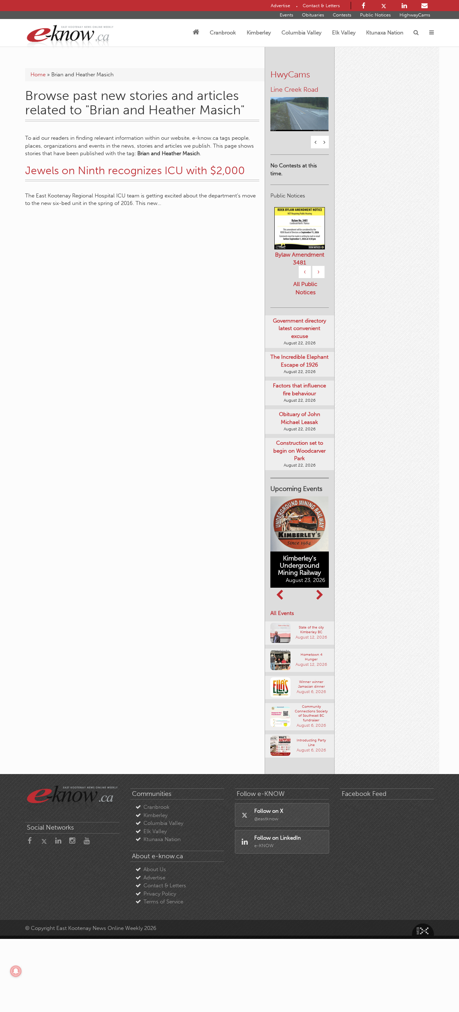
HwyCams (290, 74)
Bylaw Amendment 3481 (299, 258)
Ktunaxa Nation (384, 32)
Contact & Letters (164, 885)
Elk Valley (343, 32)
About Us (154, 869)
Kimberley (259, 32)
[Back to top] (437, 990)
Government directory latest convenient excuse (299, 328)
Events (286, 15)
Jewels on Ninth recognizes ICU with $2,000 (135, 170)
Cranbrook (223, 32)
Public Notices (375, 15)
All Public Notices (305, 288)
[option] (299, 110)
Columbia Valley (301, 32)
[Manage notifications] (16, 971)
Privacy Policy (159, 894)
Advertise (154, 877)
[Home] (195, 32)
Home (38, 74)
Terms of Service (163, 901)
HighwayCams (414, 15)
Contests (342, 15)
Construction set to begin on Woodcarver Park (299, 451)
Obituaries (313, 15)
